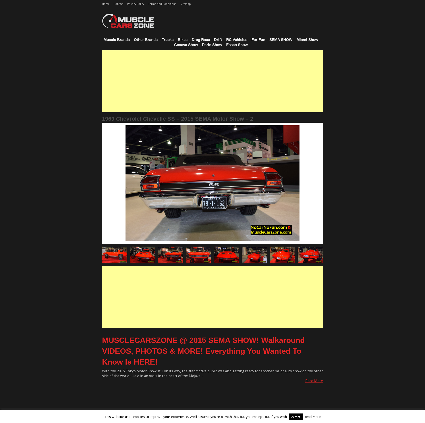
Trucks (168, 40)
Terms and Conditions (162, 4)
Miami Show (307, 40)
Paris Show (212, 45)
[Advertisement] (212, 81)
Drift (218, 40)
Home (106, 4)
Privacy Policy (135, 4)
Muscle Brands (117, 40)
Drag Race (201, 40)
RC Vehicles (236, 40)
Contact (118, 4)
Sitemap (185, 4)
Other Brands (146, 40)
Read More (314, 381)
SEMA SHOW (280, 40)
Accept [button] (295, 417)
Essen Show (237, 45)
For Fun (258, 40)
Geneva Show (186, 45)
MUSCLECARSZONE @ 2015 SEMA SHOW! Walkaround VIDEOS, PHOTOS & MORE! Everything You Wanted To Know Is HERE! (203, 351)
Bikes (182, 40)
